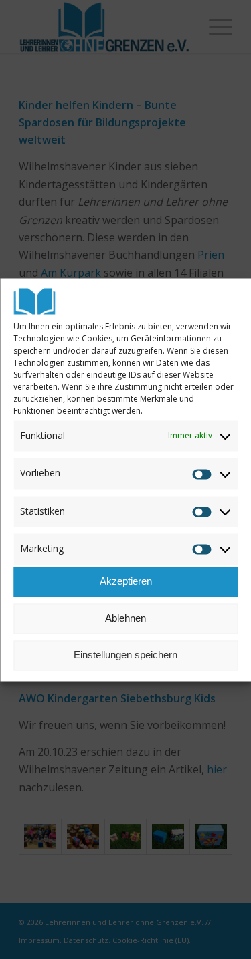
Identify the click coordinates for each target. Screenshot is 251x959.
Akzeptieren (126, 581)
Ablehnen (125, 618)
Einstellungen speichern (125, 655)
